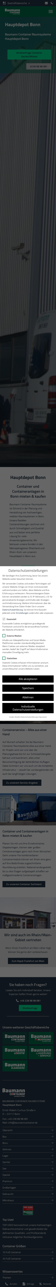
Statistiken (12, 658)
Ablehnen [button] (28, 697)
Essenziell (11, 619)
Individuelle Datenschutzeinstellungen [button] (28, 708)
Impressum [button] (43, 717)
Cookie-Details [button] (14, 717)
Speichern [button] (28, 688)
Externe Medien (14, 635)
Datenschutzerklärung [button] (29, 717)
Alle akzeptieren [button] (28, 679)
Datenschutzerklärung (12, 609)
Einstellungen (22, 613)
